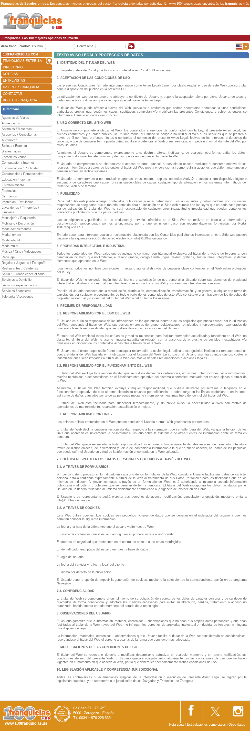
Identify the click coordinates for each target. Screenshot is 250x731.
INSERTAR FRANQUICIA (21, 87)
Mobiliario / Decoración (18, 223)
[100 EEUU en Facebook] (192, 709)
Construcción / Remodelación (22, 174)
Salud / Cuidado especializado (23, 274)
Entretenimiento (13, 185)
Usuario (37, 46)
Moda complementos (16, 229)
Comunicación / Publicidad (20, 168)
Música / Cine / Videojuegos (22, 251)
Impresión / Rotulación (17, 202)
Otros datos (237, 724)
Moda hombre (11, 234)
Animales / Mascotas (17, 129)
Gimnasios (9, 196)
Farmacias (9, 191)
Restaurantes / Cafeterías (20, 268)
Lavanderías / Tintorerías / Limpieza (20, 210)
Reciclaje (8, 257)
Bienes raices (11, 151)
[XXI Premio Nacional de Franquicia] (62, 714)
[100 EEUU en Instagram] (238, 710)
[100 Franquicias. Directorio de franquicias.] (33, 21)
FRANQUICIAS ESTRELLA (22, 61)
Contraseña (85, 46)
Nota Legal (176, 724)
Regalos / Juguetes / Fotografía (24, 263)
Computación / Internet (18, 162)
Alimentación (11, 123)
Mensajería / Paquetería (19, 218)
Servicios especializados (19, 285)
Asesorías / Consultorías (19, 134)
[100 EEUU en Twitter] (215, 710)
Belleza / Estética (14, 146)
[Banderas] (242, 46)
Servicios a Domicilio (16, 279)
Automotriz (9, 140)
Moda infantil (11, 240)
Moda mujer (10, 246)
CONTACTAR (12, 94)
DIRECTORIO (13, 67)
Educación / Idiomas (16, 179)
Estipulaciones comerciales (207, 724)
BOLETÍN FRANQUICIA (20, 100)
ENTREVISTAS (14, 80)
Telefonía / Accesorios (17, 296)
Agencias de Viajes (15, 117)
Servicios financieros (16, 291)
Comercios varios (14, 157)
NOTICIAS (10, 74)
